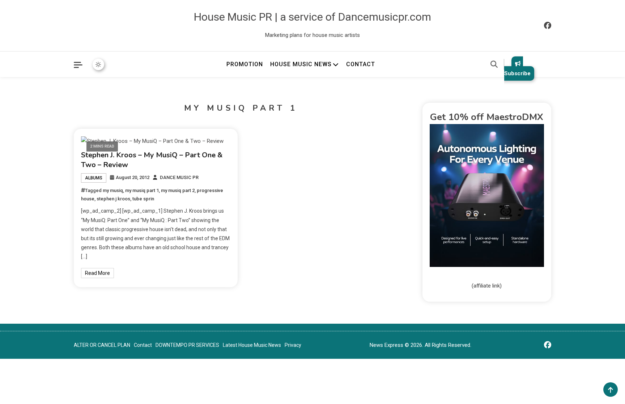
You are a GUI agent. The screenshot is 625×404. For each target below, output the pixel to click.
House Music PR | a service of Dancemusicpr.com (312, 16)
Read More (97, 273)
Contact (143, 345)
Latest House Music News (252, 345)
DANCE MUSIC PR (179, 177)
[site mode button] (98, 64)
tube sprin (143, 198)
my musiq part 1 (142, 190)
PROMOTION (244, 64)
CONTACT (360, 64)
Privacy (293, 345)
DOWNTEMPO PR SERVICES (187, 345)
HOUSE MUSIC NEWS (301, 64)
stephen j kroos (113, 198)
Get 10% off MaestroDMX (486, 117)
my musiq (113, 190)
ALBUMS (93, 177)
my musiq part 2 (178, 190)
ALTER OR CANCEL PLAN (102, 345)
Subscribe (517, 73)
